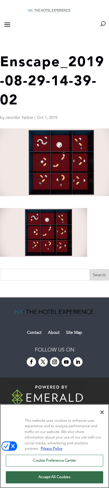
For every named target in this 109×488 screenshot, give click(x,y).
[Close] (102, 412)
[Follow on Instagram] (54, 362)
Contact (34, 333)
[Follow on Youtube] (66, 362)
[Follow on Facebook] (31, 362)
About (54, 333)
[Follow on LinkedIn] (78, 362)
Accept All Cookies (54, 477)
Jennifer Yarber (19, 118)
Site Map (74, 333)
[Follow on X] (43, 362)
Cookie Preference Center (54, 461)
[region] (54, 446)
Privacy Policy (51, 449)
